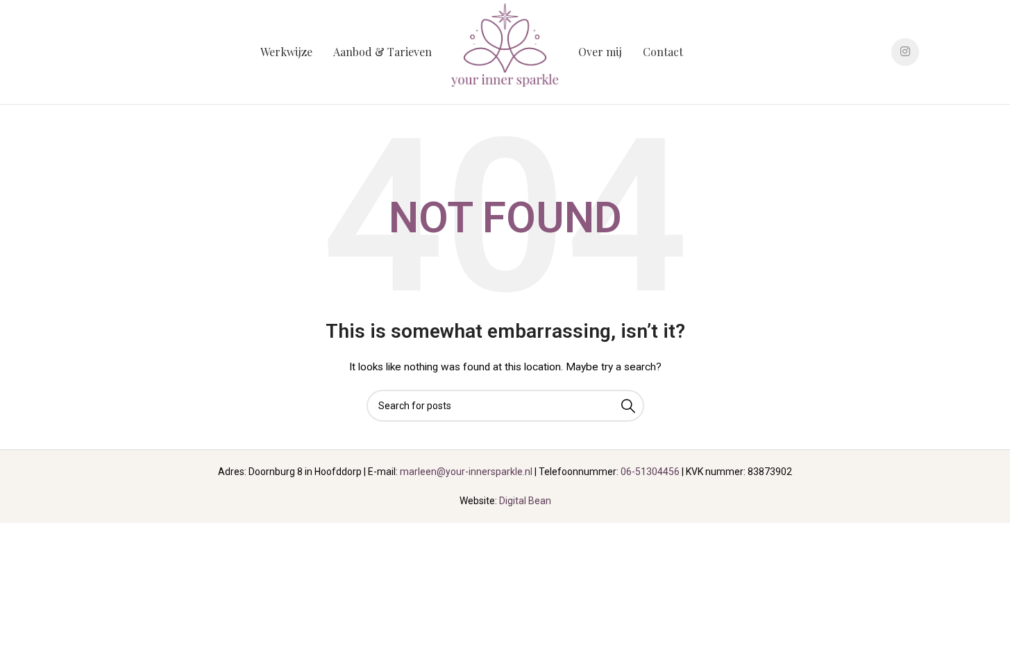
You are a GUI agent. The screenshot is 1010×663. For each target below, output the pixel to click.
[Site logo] (505, 51)
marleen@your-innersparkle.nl (466, 471)
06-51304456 (650, 471)
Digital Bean (525, 500)
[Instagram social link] (905, 52)
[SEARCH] (628, 406)
